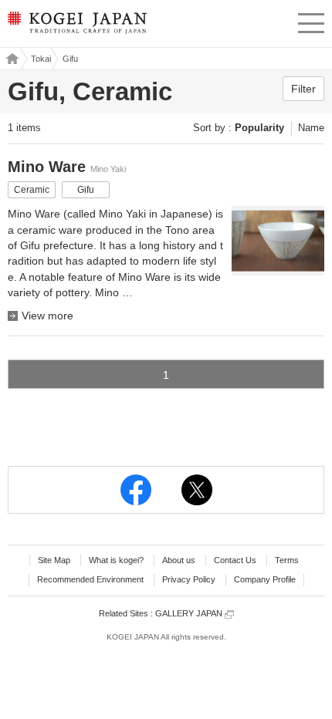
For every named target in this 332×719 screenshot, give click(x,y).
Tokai (41, 58)
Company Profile (265, 579)
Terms (287, 560)
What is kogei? (116, 560)
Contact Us (235, 560)
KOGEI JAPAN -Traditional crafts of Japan (76, 27)
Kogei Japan (10, 58)
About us (178, 560)
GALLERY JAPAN (190, 613)
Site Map (54, 560)
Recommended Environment (90, 579)
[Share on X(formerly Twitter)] (196, 489)
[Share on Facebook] (135, 489)
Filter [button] (303, 89)
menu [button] (311, 21)
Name (311, 127)
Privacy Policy (188, 579)
